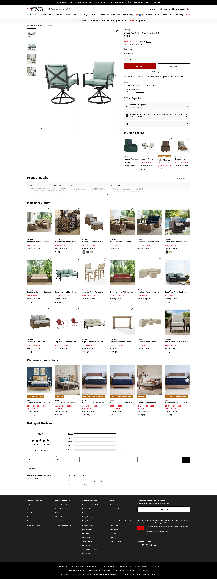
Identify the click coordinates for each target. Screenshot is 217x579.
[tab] (31, 34)
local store (140, 92)
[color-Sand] (91, 252)
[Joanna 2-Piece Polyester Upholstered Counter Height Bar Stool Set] (94, 272)
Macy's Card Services (62, 521)
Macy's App (86, 513)
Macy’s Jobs (114, 525)
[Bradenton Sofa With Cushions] (39, 272)
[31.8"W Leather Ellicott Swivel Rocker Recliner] (165, 146)
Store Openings (87, 541)
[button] (74, 79)
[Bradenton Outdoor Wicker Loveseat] (39, 322)
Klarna (29, 509)
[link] (131, 161)
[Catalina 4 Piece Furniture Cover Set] (149, 272)
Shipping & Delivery (33, 525)
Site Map (113, 533)
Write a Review (40, 450)
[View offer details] (157, 106)
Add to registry (156, 72)
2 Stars (70, 446)
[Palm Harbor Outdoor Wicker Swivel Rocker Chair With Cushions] (177, 222)
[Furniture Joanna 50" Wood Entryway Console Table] (122, 322)
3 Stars (70, 442)
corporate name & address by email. (143, 574)
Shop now (140, 20)
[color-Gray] (84, 252)
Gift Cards (58, 513)
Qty (130, 57)
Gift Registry (86, 553)
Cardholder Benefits (61, 509)
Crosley (127, 30)
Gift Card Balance (60, 517)
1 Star (70, 450)
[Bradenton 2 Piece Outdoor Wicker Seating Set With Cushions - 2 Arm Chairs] (39, 222)
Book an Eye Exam (88, 545)
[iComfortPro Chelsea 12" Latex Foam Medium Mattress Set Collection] (39, 380)
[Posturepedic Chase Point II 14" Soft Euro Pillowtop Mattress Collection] (177, 380)
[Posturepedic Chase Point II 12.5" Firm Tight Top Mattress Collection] (94, 380)
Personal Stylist (87, 529)
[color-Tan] (170, 252)
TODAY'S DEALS (60, 2)
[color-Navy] (87, 252)
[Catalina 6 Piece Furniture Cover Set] (149, 322)
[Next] (187, 146)
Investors (112, 517)
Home (33, 25)
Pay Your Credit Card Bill (63, 525)
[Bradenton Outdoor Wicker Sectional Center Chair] (182, 146)
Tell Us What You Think (89, 549)
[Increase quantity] (135, 59)
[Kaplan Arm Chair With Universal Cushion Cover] (177, 322)
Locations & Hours (88, 509)
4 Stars (71, 437)
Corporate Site (114, 513)
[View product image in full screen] (42, 127)
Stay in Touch (86, 533)
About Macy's (114, 505)
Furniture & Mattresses (45, 25)
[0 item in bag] (188, 9)
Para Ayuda (31, 517)
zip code (138, 85)
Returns (29, 521)
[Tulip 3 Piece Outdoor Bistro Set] (67, 322)
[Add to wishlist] (117, 31)
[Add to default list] (135, 139)
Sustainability (114, 537)
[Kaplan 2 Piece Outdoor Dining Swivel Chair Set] (148, 146)
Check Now (164, 531)
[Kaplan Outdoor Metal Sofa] (67, 272)
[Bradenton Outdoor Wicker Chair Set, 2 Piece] (94, 222)
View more (109, 194)
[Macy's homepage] (28, 25)
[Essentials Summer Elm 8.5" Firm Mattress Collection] (67, 380)
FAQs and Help (32, 505)
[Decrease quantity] (126, 59)
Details (148, 41)
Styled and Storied (116, 541)
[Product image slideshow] (80, 79)
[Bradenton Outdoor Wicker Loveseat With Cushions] (122, 222)
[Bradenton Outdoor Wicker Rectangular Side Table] (67, 222)
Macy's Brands (87, 521)
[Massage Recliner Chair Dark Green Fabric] (131, 146)
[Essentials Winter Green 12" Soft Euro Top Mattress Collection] (149, 380)
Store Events (86, 537)
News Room (114, 529)
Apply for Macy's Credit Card (64, 505)
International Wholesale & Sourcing (121, 521)
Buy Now (173, 66)
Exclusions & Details (152, 531)
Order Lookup (31, 513)
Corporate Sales (115, 509)
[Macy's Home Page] (35, 9)
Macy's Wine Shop (88, 525)
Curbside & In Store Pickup (91, 505)
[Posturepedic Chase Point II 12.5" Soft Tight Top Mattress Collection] (122, 380)
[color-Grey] (166, 252)
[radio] (84, 252)
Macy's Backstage (88, 517)
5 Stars (70, 433)
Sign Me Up (163, 509)
